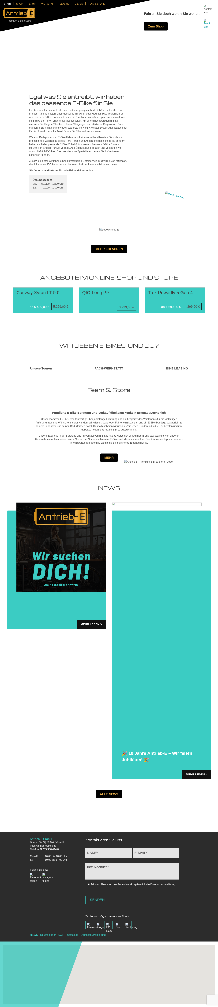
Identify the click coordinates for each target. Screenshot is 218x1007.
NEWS (34, 935)
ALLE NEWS (109, 794)
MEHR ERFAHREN (109, 249)
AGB (61, 935)
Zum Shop (156, 26)
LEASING (64, 4)
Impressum (72, 935)
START (7, 4)
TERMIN (32, 4)
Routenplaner (48, 935)
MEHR (109, 457)
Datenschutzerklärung (93, 935)
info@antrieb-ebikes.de (43, 845)
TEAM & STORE (96, 4)
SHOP (19, 4)
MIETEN (79, 4)
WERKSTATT (48, 4)
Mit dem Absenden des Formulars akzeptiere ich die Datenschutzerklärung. (133, 884)
